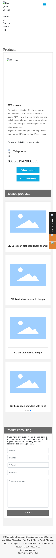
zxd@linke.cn (34, 543)
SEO (38, 547)
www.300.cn (6, 540)
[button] (25, 410)
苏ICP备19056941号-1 (28, 553)
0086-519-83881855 (23, 161)
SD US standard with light (28, 352)
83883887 (30, 547)
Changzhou (16, 540)
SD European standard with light (28, 406)
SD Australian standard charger (28, 299)
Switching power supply (28, 142)
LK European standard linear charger (28, 246)
